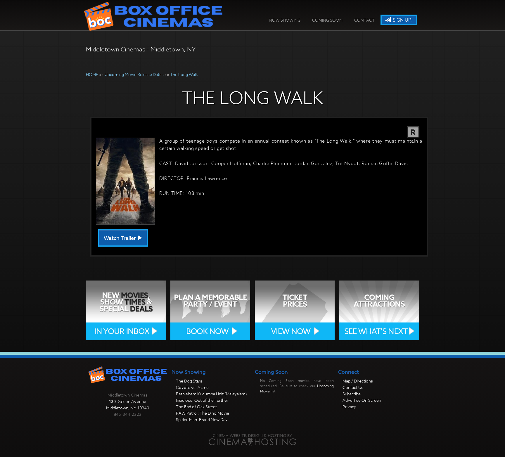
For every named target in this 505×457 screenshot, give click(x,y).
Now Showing (284, 20)
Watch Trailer (120, 238)
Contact (364, 20)
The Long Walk (184, 74)
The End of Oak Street (196, 406)
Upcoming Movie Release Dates (134, 74)
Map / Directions (358, 381)
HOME (92, 74)
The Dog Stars (189, 381)
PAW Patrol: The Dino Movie (202, 413)
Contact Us (353, 387)
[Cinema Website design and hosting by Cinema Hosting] (252, 439)
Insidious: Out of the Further (202, 400)
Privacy (349, 406)
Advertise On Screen (362, 400)
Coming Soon (327, 20)
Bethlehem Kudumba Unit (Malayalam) (211, 394)
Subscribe (352, 394)
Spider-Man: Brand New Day (202, 419)
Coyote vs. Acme (192, 387)
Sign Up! (402, 20)
